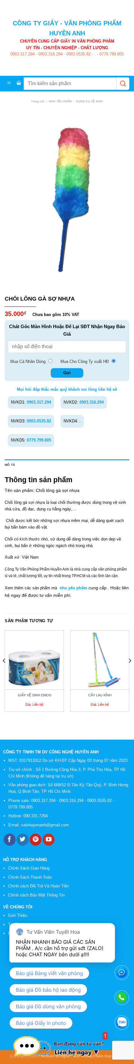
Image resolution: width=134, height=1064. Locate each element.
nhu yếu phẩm (73, 588)
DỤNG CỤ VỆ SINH (89, 101)
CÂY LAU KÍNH (100, 695)
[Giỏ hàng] (18, 83)
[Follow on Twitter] (22, 840)
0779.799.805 (111, 54)
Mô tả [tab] (10, 465)
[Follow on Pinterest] (35, 840)
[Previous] (4, 673)
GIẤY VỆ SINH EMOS (34, 695)
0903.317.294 (22, 54)
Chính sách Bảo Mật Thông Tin (36, 895)
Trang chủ (37, 101)
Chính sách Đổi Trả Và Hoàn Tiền (38, 886)
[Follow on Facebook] (10, 840)
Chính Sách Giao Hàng (29, 868)
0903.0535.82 (78, 54)
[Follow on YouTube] (49, 840)
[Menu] (9, 83)
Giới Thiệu (17, 915)
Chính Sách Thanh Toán (30, 877)
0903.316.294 (50, 54)
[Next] (130, 673)
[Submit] (123, 83)
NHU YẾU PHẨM (60, 101)
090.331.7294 (36, 815)
